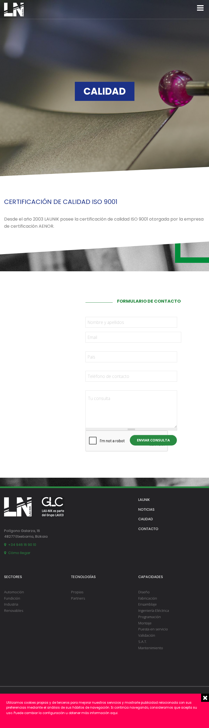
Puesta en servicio (153, 629)
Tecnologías (83, 576)
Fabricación (147, 598)
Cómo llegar (19, 552)
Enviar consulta (153, 440)
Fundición (12, 598)
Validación (146, 635)
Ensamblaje (147, 604)
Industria (11, 604)
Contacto (148, 528)
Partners (78, 598)
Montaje (145, 623)
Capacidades (150, 576)
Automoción (14, 591)
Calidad (145, 519)
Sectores (13, 576)
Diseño (144, 591)
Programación (149, 616)
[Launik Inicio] (14, 9)
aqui (114, 713)
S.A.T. (142, 641)
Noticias (146, 509)
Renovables (13, 610)
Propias (77, 591)
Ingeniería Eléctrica (153, 610)
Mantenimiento (150, 647)
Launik (144, 499)
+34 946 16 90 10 (22, 544)
